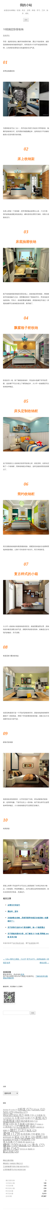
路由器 (25, 1145)
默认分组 (11, 1151)
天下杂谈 (22, 1124)
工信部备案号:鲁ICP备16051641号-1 (16, 1166)
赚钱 (10, 1145)
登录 (22, 974)
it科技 (25, 1109)
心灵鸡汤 (9, 1126)
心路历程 (40, 1127)
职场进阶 (28, 1139)
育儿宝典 (10, 1142)
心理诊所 (25, 1126)
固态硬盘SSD (29, 1121)
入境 (19, 1118)
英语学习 (29, 1142)
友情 (41, 1118)
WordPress (13, 1115)
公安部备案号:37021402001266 (14, 1169)
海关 (31, 1130)
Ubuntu (21, 1112)
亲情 (29, 1115)
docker (6, 1109)
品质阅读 (11, 1121)
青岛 (38, 1145)
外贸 (8, 1124)
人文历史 (8, 1118)
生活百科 (32, 943)
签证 (19, 1137)
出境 (30, 1118)
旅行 (18, 1129)
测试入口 (19, 1163)
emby (14, 1110)
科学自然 (8, 1137)
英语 (21, 1142)
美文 (30, 1137)
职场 (18, 1139)
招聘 (6, 1130)
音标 (11, 1148)
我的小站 (26, 5)
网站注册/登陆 (8, 1160)
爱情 (11, 1133)
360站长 (13, 1163)
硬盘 (40, 1134)
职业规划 (8, 1139)
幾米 (33, 1124)
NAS (8, 1112)
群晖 (42, 1137)
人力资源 (39, 1115)
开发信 (40, 1124)
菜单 (26, 20)
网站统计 (6, 1163)
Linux (38, 1109)
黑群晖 (31, 1149)
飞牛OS (23, 1149)
